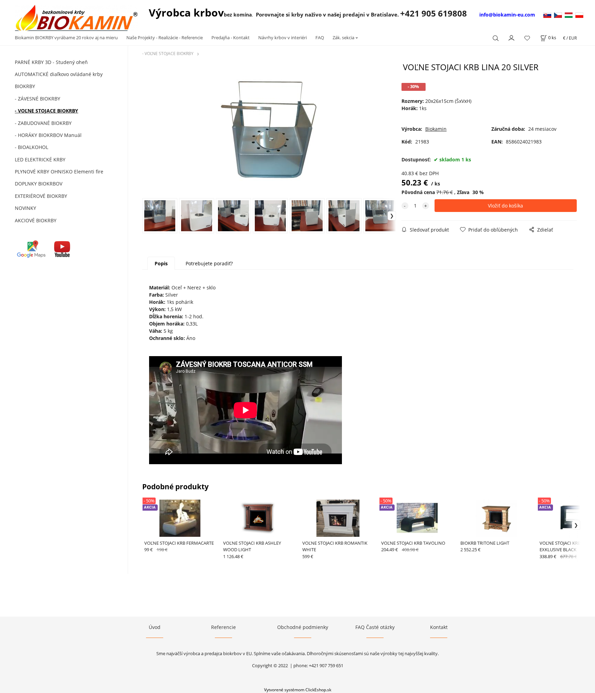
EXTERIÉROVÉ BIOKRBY (41, 196)
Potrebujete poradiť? (209, 263)
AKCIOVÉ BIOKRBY (35, 220)
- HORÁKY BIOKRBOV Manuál (48, 135)
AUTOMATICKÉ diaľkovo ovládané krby (59, 74)
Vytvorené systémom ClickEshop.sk (297, 689)
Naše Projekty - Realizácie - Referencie (164, 37)
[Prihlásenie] (511, 37)
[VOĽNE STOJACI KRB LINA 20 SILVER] (269, 130)
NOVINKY (25, 208)
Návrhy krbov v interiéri (282, 37)
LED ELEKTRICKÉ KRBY (40, 159)
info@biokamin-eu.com (507, 14)
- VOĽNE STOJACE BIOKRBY (46, 110)
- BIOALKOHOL (31, 147)
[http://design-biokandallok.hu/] (570, 14)
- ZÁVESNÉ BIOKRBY (37, 98)
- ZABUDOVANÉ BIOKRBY (43, 123)
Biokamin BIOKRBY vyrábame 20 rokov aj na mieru (66, 37)
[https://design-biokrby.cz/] (559, 14)
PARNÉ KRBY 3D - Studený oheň (51, 62)
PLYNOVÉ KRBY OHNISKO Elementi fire (59, 171)
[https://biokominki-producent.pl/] (579, 14)
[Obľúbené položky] (527, 38)
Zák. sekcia (343, 37)
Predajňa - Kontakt (230, 37)
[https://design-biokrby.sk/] (548, 14)
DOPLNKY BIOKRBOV (38, 183)
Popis (161, 263)
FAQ (319, 37)
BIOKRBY (25, 86)
